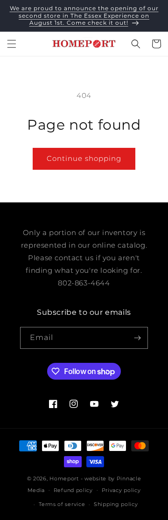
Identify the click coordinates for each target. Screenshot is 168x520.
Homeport (64, 478)
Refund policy (73, 490)
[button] (11, 44)
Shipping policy (116, 504)
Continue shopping (84, 158)
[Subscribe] (137, 338)
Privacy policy (121, 490)
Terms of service (62, 504)
